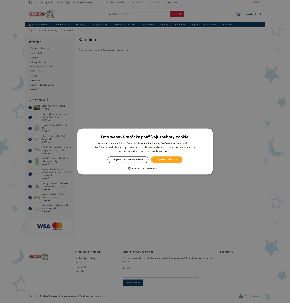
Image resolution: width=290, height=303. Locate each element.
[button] (145, 168)
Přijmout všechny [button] (166, 159)
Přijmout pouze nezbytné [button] (128, 159)
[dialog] (145, 151)
